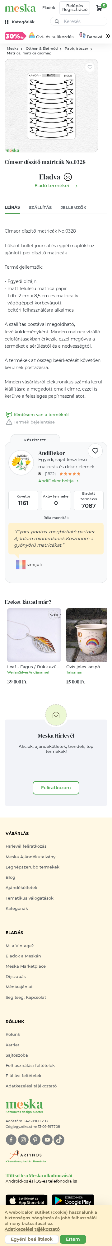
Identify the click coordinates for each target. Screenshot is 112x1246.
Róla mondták (56, 518)
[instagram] (23, 1139)
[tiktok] (59, 1139)
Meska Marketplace (26, 966)
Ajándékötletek (21, 887)
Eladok (48, 8)
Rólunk (13, 1034)
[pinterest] (35, 1139)
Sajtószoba (17, 1055)
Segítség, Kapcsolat (26, 997)
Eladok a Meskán (23, 956)
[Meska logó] (20, 8)
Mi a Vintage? (20, 945)
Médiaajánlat (19, 986)
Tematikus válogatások (30, 898)
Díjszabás (16, 976)
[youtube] (47, 1139)
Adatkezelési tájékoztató (31, 1086)
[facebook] (11, 1139)
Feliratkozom (56, 787)
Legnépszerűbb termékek (32, 867)
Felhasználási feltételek (30, 1065)
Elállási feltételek (23, 1075)
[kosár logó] (99, 8)
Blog (10, 877)
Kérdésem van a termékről (41, 414)
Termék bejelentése (34, 422)
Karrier (12, 1045)
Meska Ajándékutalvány (30, 857)
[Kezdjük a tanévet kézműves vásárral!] (15, 36)
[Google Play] (27, 1200)
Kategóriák (17, 908)
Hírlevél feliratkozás (26, 846)
